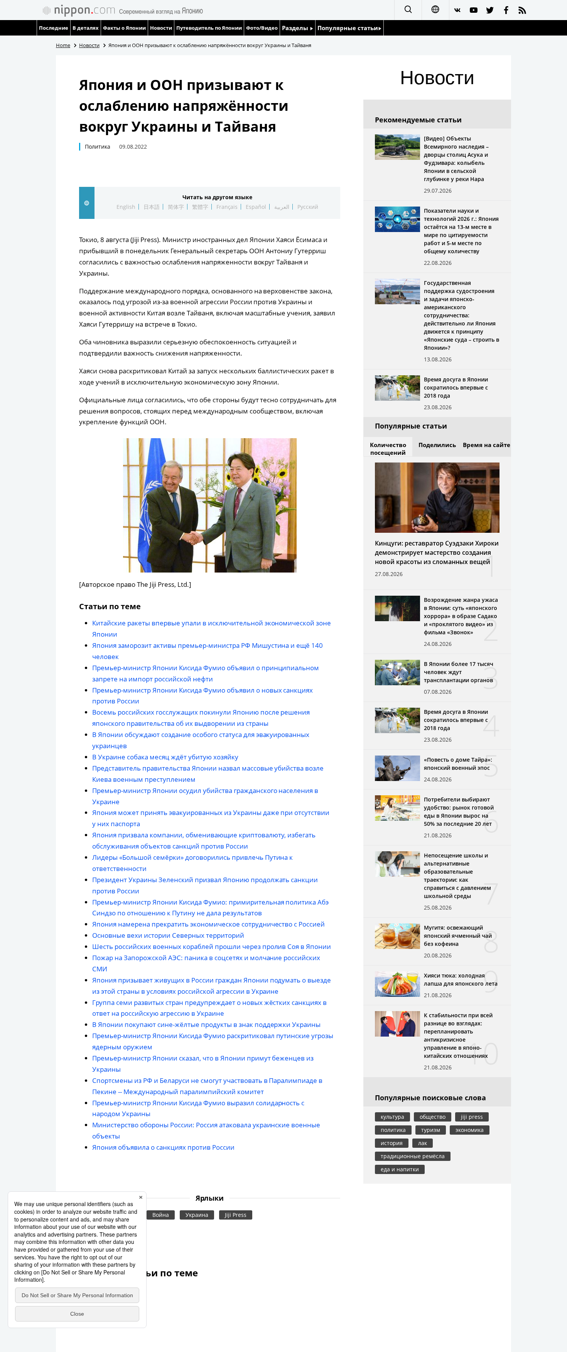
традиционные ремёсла (413, 1156)
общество (433, 1116)
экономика (470, 1129)
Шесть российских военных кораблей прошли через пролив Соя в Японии (211, 946)
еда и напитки (400, 1169)
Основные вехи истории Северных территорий (168, 935)
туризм (430, 1129)
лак (422, 1143)
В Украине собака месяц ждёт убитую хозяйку (165, 756)
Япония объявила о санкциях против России (163, 1147)
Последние (53, 27)
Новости (161, 27)
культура (392, 1116)
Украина (197, 1214)
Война (160, 1214)
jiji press (472, 1116)
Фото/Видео (262, 27)
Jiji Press (235, 1214)
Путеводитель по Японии (209, 27)
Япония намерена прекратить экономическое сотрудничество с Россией (208, 924)
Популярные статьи (347, 28)
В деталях (86, 27)
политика (393, 1129)
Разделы (296, 28)
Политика (97, 146)
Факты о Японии (124, 27)
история (392, 1143)
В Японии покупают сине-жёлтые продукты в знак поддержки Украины (206, 1024)
